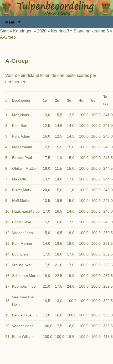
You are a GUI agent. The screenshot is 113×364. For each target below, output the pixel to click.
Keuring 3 (60, 31)
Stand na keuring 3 (91, 31)
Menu (10, 22)
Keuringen (23, 31)
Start (4, 31)
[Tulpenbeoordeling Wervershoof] (56, 8)
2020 (42, 31)
